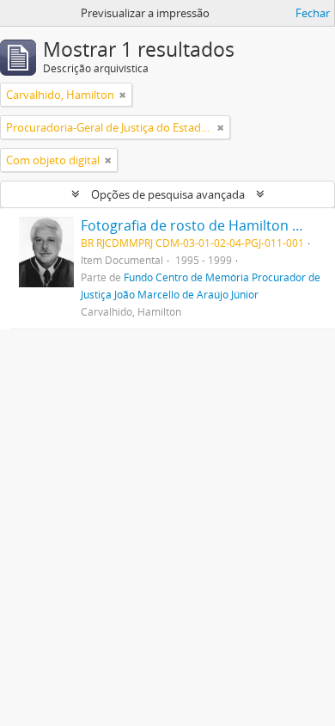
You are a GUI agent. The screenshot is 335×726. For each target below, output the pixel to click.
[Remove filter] (122, 94)
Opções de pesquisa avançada (167, 194)
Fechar (312, 13)
